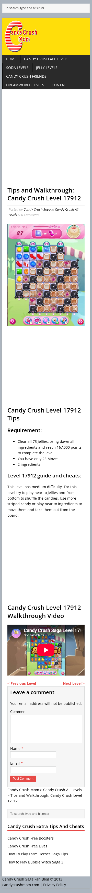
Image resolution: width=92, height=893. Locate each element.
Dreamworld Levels (25, 85)
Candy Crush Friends (26, 76)
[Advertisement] (46, 140)
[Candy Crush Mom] (46, 36)
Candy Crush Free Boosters (30, 838)
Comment (18, 711)
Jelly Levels (46, 67)
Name (15, 748)
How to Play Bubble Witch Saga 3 (35, 862)
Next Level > (74, 683)
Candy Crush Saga (37, 209)
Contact (60, 85)
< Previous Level (21, 683)
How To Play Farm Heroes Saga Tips (37, 853)
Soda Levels (17, 67)
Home (11, 59)
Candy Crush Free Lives (27, 846)
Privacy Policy (54, 884)
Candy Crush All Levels (46, 59)
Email (15, 763)
